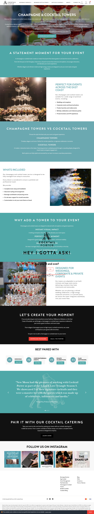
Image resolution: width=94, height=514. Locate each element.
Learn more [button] (48, 512)
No (50, 269)
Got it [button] (90, 512)
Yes (43, 269)
